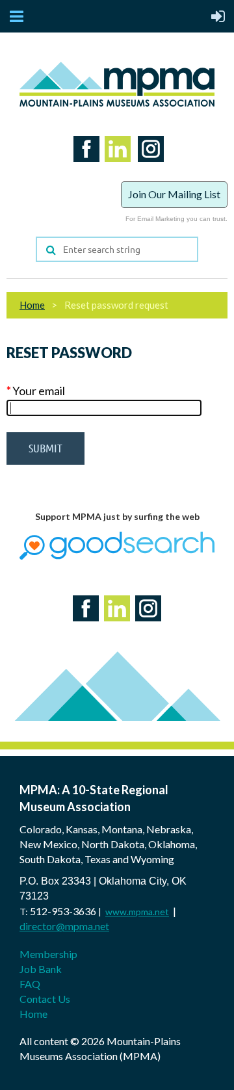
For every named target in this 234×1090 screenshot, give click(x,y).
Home (32, 305)
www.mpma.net (137, 911)
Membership (48, 954)
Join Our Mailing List (174, 194)
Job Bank (41, 969)
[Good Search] (117, 556)
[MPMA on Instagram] (148, 164)
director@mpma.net (64, 926)
